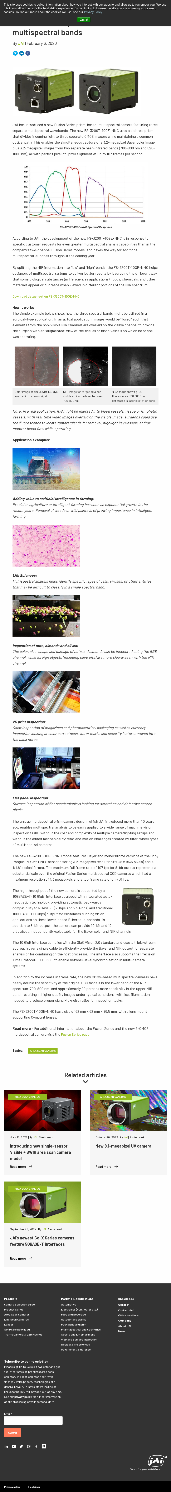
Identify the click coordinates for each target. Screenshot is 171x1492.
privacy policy (23, 1396)
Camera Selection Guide (19, 1304)
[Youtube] (14, 1446)
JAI (21, 43)
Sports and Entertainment (78, 1334)
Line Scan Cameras (16, 1319)
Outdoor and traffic (73, 1319)
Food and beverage (73, 1314)
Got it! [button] (84, 20)
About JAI (124, 1326)
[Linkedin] (6, 1446)
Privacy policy (12, 1486)
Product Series (13, 1309)
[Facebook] (36, 1446)
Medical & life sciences (75, 1344)
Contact (124, 1304)
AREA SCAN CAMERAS (43, 1050)
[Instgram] (29, 1446)
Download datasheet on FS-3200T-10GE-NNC (46, 296)
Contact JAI (125, 1310)
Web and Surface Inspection (79, 1339)
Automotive (68, 1304)
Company (124, 1320)
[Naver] (44, 1446)
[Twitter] (21, 1446)
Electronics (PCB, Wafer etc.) (79, 1309)
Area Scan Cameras (17, 1314)
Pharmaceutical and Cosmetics (81, 1329)
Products (10, 1298)
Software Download (17, 1329)
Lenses (9, 1324)
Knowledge (126, 1298)
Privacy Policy (93, 12)
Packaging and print (74, 1324)
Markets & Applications (77, 1298)
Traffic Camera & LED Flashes (23, 1334)
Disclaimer (34, 1486)
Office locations (128, 1315)
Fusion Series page (75, 1034)
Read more (18, 1166)
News (121, 1331)
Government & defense (76, 1349)
